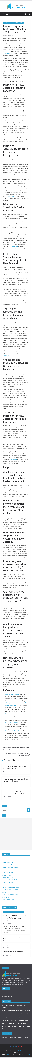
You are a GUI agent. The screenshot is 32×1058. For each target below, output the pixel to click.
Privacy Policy (5, 993)
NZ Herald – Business (11, 714)
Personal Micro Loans (8, 860)
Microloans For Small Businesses (11, 867)
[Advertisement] (16, 834)
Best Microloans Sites (8, 899)
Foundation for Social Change (13, 731)
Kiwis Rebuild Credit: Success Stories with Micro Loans (15, 1023)
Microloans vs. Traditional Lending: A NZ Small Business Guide (15, 780)
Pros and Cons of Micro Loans (10, 865)
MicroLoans (4, 858)
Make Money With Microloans (10, 894)
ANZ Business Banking (11, 722)
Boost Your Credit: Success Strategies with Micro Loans (15, 937)
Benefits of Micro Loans (9, 872)
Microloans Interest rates (9, 870)
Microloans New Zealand (12, 694)
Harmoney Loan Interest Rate (10, 889)
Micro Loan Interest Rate (8, 885)
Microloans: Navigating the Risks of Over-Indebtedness (15, 767)
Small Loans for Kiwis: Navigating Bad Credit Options (15, 1020)
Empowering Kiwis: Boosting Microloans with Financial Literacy (16, 749)
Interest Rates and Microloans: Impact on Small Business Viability (15, 793)
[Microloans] (11, 972)
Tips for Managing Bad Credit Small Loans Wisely (13, 912)
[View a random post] (28, 14)
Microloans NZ (6, 138)
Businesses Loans (6, 897)
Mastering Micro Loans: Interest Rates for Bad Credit (16, 945)
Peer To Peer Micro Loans (9, 902)
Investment (4, 892)
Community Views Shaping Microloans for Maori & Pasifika (17, 755)
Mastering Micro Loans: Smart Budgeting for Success (14, 952)
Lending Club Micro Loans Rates (11, 887)
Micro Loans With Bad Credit (10, 879)
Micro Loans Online (8, 862)
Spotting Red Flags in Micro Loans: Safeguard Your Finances (14, 918)
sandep (14, 35)
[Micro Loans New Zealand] (3, 14)
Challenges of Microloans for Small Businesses (13, 22)
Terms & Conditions (7, 996)
